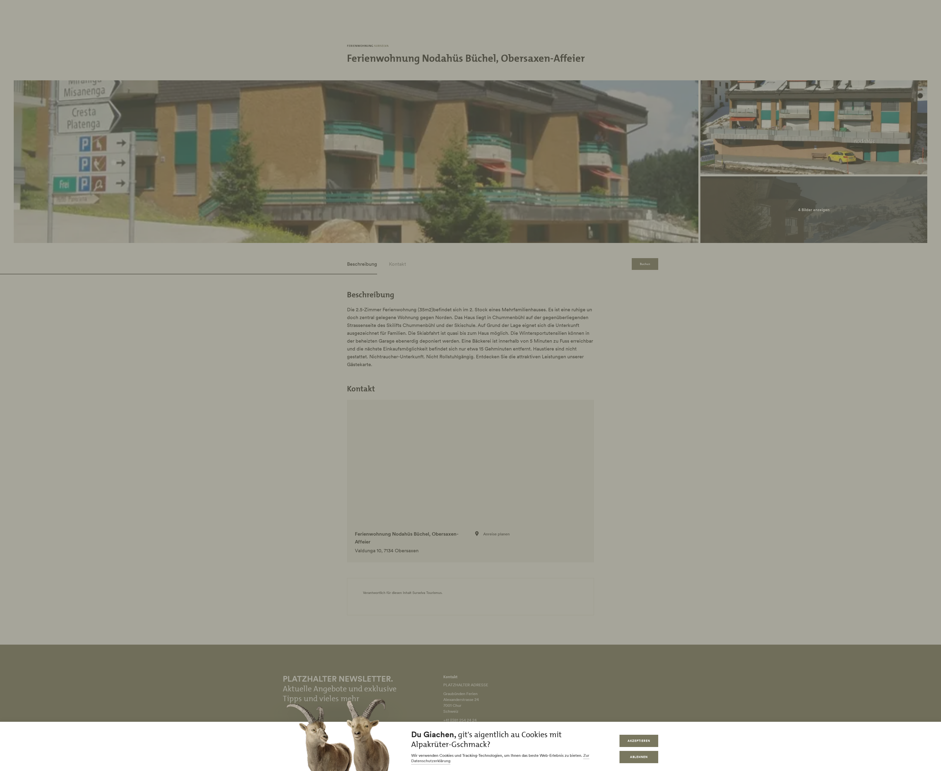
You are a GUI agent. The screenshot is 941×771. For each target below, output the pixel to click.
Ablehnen (639, 757)
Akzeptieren (639, 741)
